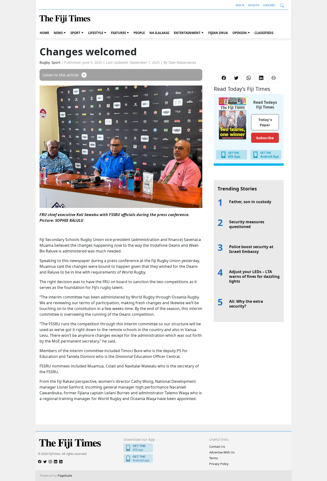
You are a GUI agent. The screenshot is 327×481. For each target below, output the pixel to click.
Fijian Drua (218, 33)
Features (118, 33)
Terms (213, 458)
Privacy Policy (219, 464)
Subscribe (269, 5)
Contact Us (217, 446)
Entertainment (187, 33)
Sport (75, 33)
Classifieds (263, 33)
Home (44, 33)
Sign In (240, 5)
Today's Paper (265, 122)
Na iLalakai (159, 33)
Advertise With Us (222, 452)
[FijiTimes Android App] (163, 458)
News (58, 33)
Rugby (44, 62)
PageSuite (65, 475)
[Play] (84, 75)
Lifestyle (95, 33)
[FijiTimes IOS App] (163, 447)
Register (253, 5)
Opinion (239, 33)
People (139, 33)
